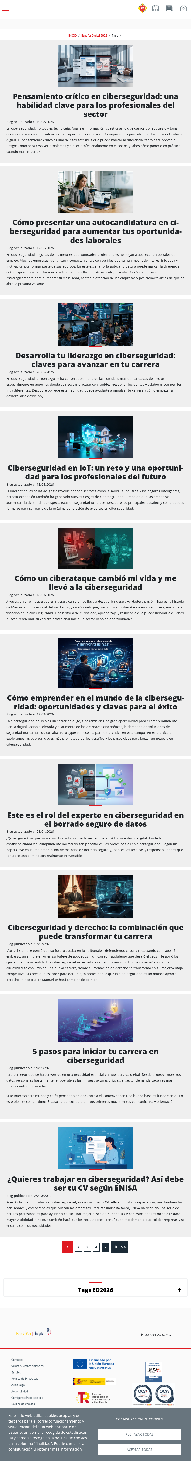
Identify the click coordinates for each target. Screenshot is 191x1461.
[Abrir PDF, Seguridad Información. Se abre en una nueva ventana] (143, 1395)
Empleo (16, 1372)
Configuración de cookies (27, 1397)
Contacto (17, 1359)
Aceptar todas (139, 1449)
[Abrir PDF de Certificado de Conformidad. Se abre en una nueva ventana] (153, 1370)
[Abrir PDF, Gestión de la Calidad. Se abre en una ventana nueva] (164, 1395)
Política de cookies (23, 1404)
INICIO (72, 35)
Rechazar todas (139, 1434)
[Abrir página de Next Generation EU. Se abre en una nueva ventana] (94, 1365)
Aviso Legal (18, 1385)
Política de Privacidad (24, 1378)
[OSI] (33, 1332)
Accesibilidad (19, 1391)
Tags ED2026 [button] (95, 1290)
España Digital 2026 (94, 35)
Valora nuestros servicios (27, 1366)
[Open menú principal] (4, 7)
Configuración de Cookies (139, 1419)
